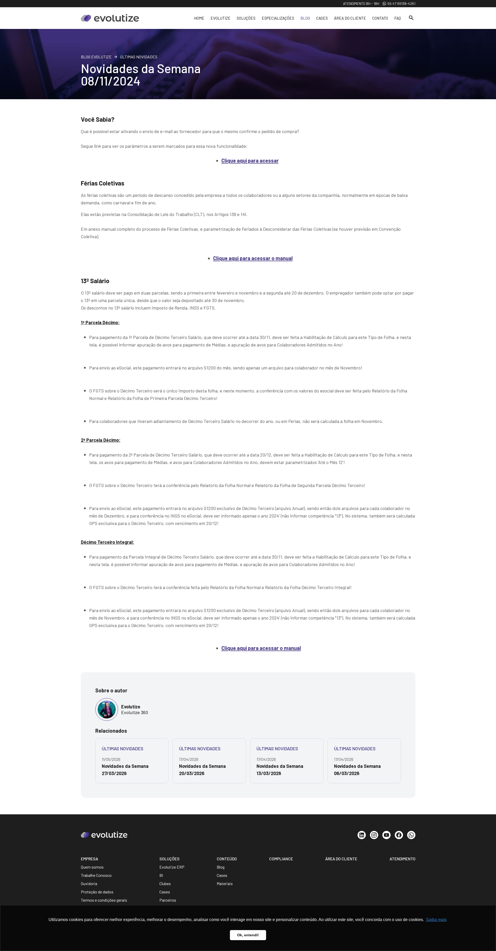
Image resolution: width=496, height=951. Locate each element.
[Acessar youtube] (386, 835)
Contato (380, 18)
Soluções (246, 18)
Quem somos (92, 866)
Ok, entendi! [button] (248, 935)
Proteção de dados (97, 891)
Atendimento (402, 858)
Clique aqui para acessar (250, 160)
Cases (322, 18)
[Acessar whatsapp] (411, 835)
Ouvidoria (89, 883)
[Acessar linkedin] (362, 835)
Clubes (165, 883)
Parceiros (167, 900)
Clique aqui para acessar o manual (253, 258)
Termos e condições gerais (104, 900)
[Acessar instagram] (374, 835)
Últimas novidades (138, 56)
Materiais (225, 883)
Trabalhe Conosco (96, 875)
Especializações (278, 18)
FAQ (397, 18)
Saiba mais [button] (436, 919)
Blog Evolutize (96, 56)
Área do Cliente (341, 858)
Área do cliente (350, 18)
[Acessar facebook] (399, 835)
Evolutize (220, 18)
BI (161, 875)
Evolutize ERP (171, 866)
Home (199, 18)
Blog (305, 18)
